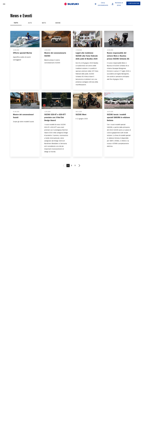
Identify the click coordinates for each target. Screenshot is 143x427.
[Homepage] (71, 4)
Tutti (16, 23)
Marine (57, 23)
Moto (44, 23)
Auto (30, 23)
